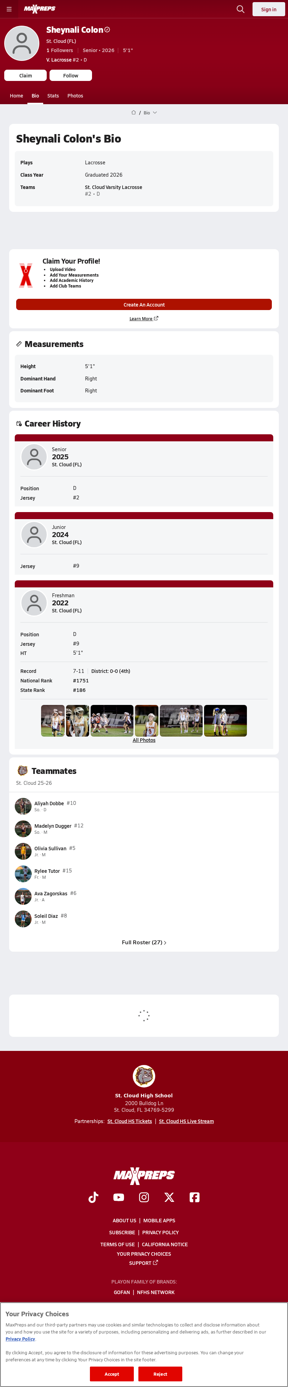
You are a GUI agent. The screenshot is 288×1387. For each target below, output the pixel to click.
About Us (124, 1220)
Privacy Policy (160, 1232)
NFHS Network (156, 1292)
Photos (75, 95)
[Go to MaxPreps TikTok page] (93, 1198)
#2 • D (66, 59)
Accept (112, 1373)
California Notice (165, 1244)
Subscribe (122, 1232)
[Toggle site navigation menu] (9, 9)
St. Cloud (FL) (61, 41)
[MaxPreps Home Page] (133, 112)
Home (16, 95)
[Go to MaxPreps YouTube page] (118, 1198)
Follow (70, 75)
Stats (53, 95)
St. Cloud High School (144, 1095)
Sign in (268, 9)
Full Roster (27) (142, 942)
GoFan (122, 1292)
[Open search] (240, 9)
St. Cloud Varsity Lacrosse (113, 186)
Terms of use (117, 1244)
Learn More (141, 318)
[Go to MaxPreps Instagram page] (144, 1198)
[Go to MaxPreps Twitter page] (169, 1198)
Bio (35, 95)
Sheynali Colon (74, 29)
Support (140, 1262)
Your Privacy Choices (144, 1253)
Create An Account (144, 304)
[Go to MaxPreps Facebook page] (194, 1198)
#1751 (81, 680)
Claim (25, 75)
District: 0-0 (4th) (110, 670)
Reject (160, 1373)
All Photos (144, 740)
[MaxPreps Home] (39, 9)
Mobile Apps (159, 1220)
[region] (144, 1344)
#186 (79, 689)
